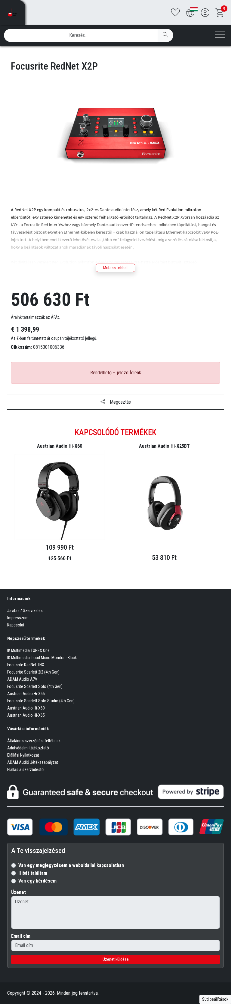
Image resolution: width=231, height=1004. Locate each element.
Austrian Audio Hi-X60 (26, 708)
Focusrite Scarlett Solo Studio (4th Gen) (41, 700)
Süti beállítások (215, 999)
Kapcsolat (15, 625)
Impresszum (18, 617)
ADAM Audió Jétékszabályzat (32, 762)
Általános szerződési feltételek (33, 740)
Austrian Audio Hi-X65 (26, 715)
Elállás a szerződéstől (26, 769)
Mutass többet (115, 267)
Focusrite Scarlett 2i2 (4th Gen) (33, 672)
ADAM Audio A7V (22, 679)
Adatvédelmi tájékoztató (28, 748)
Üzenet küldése (116, 959)
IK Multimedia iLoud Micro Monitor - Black (42, 657)
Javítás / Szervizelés (25, 610)
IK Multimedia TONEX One (28, 650)
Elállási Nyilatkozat (23, 755)
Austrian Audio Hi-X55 (26, 693)
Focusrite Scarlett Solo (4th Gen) (35, 686)
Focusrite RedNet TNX (25, 664)
